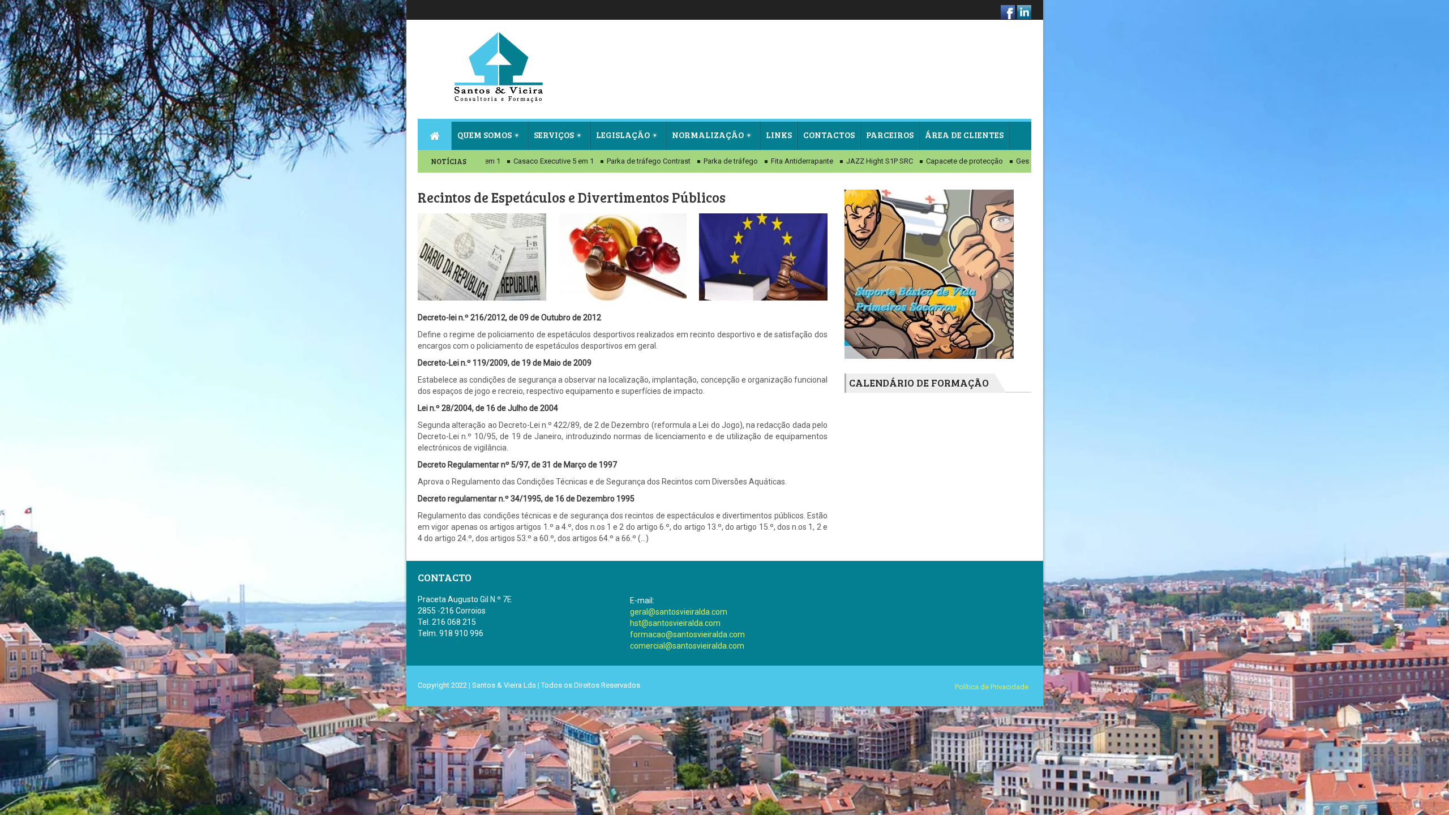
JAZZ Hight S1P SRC (847, 161)
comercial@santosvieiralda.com (687, 645)
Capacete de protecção (932, 161)
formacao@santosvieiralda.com (687, 634)
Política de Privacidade (991, 687)
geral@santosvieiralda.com (678, 611)
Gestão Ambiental (1013, 161)
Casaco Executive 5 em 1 (522, 161)
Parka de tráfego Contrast (617, 161)
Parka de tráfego (699, 161)
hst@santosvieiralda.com (675, 623)
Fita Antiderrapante (770, 161)
